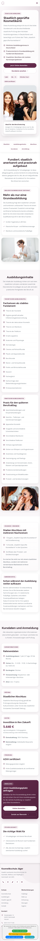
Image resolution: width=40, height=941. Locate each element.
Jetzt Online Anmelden (18, 65)
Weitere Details (29, 937)
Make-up (24, 897)
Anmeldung (25, 149)
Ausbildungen (5, 897)
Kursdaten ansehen (19, 71)
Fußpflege (24, 894)
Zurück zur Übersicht (19, 814)
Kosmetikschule (6, 894)
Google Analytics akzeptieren (14, 937)
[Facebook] (17, 882)
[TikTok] (12, 882)
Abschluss (33, 144)
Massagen (24, 903)
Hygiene (23, 906)
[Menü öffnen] (37, 3)
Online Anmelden (18, 808)
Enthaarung (24, 900)
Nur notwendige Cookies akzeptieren (19, 934)
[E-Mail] (22, 882)
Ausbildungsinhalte (20, 144)
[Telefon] (3, 882)
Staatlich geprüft (6, 900)
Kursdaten (14, 149)
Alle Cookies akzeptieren (20, 931)
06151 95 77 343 (9, 923)
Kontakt (3, 906)
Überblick (6, 144)
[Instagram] (8, 882)
